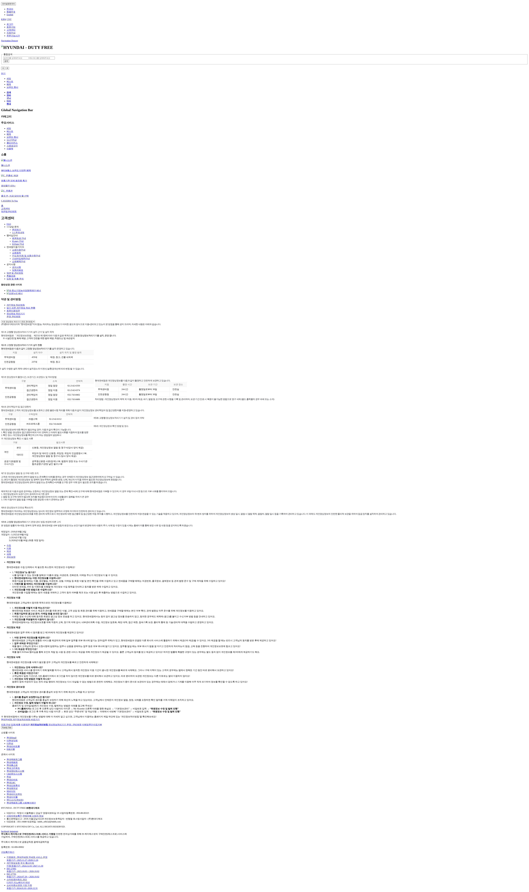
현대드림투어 (13, 785)
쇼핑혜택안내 (18, 261)
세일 (9, 128)
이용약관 (25, 724)
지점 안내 (5, 724)
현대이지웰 (12, 797)
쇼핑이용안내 (18, 250)
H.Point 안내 (18, 244)
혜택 (9, 134)
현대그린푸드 (13, 768)
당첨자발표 (17, 270)
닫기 (3, 73)
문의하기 (16, 229)
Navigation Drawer (9, 41)
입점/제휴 (15, 724)
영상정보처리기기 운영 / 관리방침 (65, 724)
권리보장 (11, 557)
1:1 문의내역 (18, 232)
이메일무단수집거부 (92, 724)
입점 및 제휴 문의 (15, 279)
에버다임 (11, 791)
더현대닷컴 (12, 740)
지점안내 (11, 33)
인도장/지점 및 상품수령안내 (26, 256)
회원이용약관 (13, 311)
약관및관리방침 (9, 211)
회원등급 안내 (19, 238)
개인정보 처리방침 (16, 305)
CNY (9, 19)
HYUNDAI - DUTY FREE (13, 808)
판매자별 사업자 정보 (33, 816)
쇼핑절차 (16, 253)
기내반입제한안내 (21, 258)
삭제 (9, 554)
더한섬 (10, 743)
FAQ (9, 224)
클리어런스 (12, 143)
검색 (6, 61)
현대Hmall (11, 738)
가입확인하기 (7, 852)
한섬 (9, 777)
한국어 (8, 4)
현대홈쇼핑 (12, 765)
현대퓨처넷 (12, 788)
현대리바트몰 (13, 746)
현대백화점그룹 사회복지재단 (21, 803)
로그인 (10, 24)
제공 (9, 551)
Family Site (6, 728)
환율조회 (11, 276)
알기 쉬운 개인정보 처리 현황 (21, 308)
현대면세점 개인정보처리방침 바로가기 (20, 719)
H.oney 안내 (18, 241)
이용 (9, 548)
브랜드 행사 (12, 137)
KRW (3, 19)
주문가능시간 (13, 36)
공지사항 (16, 267)
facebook (5, 831)
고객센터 (11, 30)
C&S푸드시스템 (14, 774)
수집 (9, 545)
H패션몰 (11, 749)
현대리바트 (12, 780)
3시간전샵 (12, 140)
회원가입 (11, 27)
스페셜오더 (12, 146)
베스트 (10, 131)
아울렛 (10, 148)
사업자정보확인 (14, 816)
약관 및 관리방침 (15, 273)
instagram (14, 831)
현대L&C (11, 782)
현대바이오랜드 (14, 794)
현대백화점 (12, 762)
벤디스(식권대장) (15, 800)
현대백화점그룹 (14, 759)
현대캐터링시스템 (15, 771)
